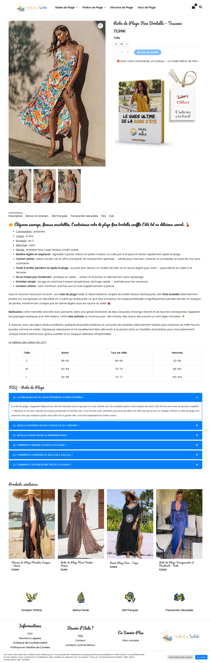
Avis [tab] (111, 216)
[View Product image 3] (69, 186)
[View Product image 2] (44, 186)
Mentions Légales (30, 638)
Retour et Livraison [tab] (37, 216)
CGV (30, 633)
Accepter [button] (201, 657)
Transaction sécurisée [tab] (84, 216)
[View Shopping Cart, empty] (193, 7)
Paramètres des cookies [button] (180, 657)
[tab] (105, 397)
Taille (117, 38)
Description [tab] (16, 216)
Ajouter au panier (147, 52)
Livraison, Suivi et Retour (80, 645)
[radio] (116, 44)
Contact (80, 640)
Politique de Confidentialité (30, 642)
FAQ (80, 636)
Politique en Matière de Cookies (30, 647)
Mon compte (131, 640)
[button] (76, 7)
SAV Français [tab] (59, 216)
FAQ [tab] (103, 216)
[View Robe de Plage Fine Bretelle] (20, 186)
